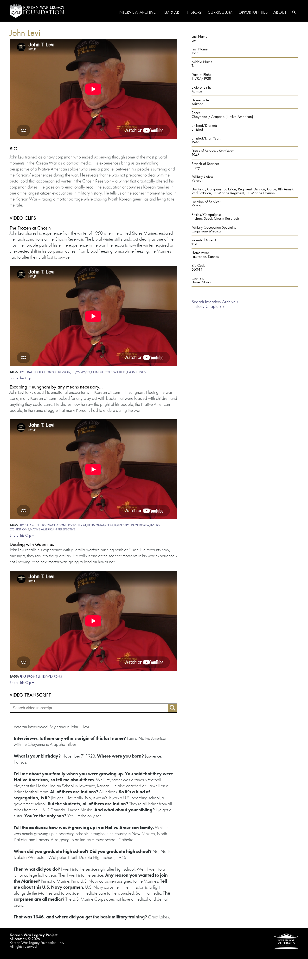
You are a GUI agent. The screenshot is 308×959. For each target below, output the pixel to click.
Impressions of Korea (131, 525)
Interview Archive (137, 12)
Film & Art (171, 12)
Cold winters (115, 372)
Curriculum (220, 12)
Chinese (97, 372)
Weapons (54, 676)
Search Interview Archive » (215, 302)
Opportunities (253, 12)
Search (293, 12)
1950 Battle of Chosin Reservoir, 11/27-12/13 (54, 372)
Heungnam (96, 525)
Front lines (136, 372)
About (280, 12)
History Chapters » (208, 306)
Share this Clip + (22, 378)
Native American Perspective (52, 529)
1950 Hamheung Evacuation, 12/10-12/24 (52, 525)
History (194, 12)
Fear (110, 525)
